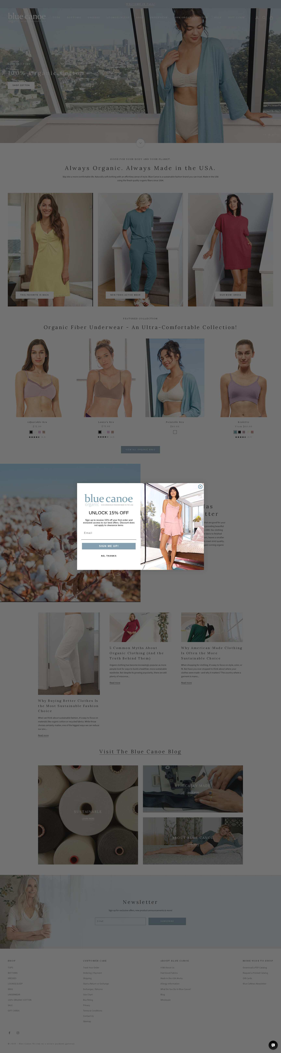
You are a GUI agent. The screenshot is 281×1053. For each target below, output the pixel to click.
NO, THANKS (109, 556)
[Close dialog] (200, 487)
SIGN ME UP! (109, 546)
